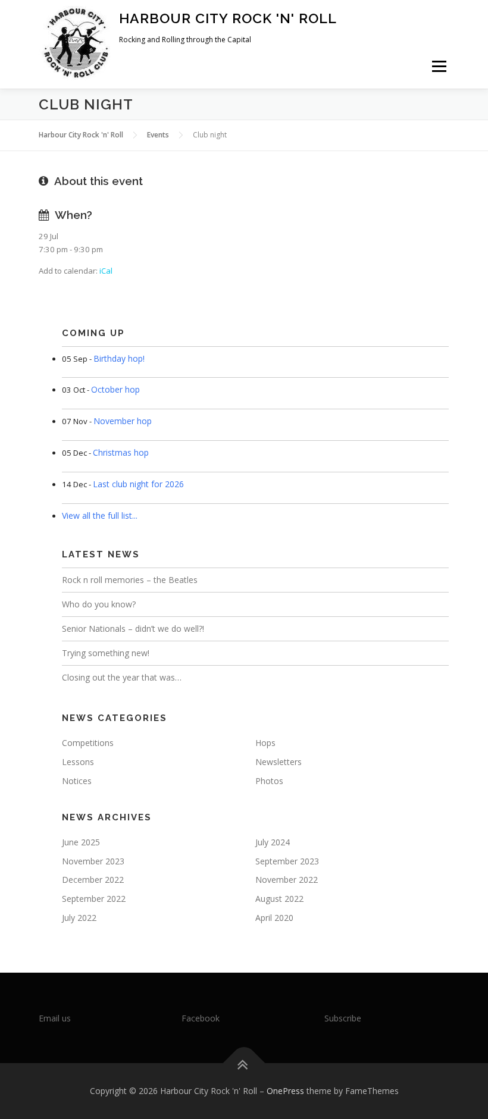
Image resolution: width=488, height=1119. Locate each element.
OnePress (285, 1090)
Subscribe (342, 1018)
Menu (438, 66)
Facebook (201, 1018)
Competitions (88, 742)
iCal (105, 270)
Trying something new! (105, 653)
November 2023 (93, 861)
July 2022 (79, 917)
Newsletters (278, 761)
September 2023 (287, 861)
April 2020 (274, 917)
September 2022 (94, 898)
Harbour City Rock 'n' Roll (228, 18)
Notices (77, 780)
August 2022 (279, 898)
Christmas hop (121, 452)
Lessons (78, 761)
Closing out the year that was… (122, 677)
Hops (265, 742)
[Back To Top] (244, 1063)
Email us (55, 1018)
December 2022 (93, 879)
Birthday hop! (119, 358)
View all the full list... (99, 515)
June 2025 (81, 842)
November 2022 (286, 879)
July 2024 (272, 842)
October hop (115, 389)
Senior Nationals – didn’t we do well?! (133, 628)
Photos (269, 780)
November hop (122, 421)
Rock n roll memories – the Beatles (130, 579)
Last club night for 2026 (138, 484)
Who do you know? (99, 604)
